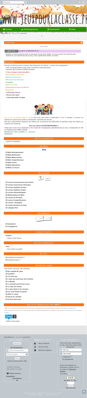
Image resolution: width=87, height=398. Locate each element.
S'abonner (66, 357)
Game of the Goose (14, 238)
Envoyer (17, 358)
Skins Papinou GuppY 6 (36, 394)
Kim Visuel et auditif (14, 249)
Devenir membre (17, 343)
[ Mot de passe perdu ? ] (17, 361)
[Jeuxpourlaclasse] (43, 10)
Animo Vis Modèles (13, 141)
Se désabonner (68, 359)
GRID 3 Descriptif (12, 321)
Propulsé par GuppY (30, 393)
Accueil (15, 33)
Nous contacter (43, 343)
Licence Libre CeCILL (51, 394)
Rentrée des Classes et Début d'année (20, 69)
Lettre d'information (70, 340)
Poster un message (43, 46)
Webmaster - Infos (44, 340)
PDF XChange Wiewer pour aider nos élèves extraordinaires (28, 67)
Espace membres (18, 340)
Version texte (43, 347)
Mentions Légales (44, 350)
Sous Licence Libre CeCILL (54, 393)
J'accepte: (64, 373)
